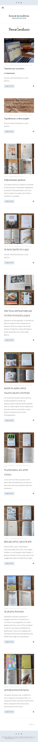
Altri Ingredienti (9, 465)
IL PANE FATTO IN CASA (16, 250)
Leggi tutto (9, 86)
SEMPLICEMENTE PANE (16, 690)
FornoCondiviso (19, 65)
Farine (11, 65)
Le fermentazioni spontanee (14, 180)
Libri (30, 65)
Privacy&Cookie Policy (24, 738)
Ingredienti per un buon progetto (16, 119)
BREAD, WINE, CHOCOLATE (18, 542)
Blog (26, 65)
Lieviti (6, 65)
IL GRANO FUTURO (14, 612)
